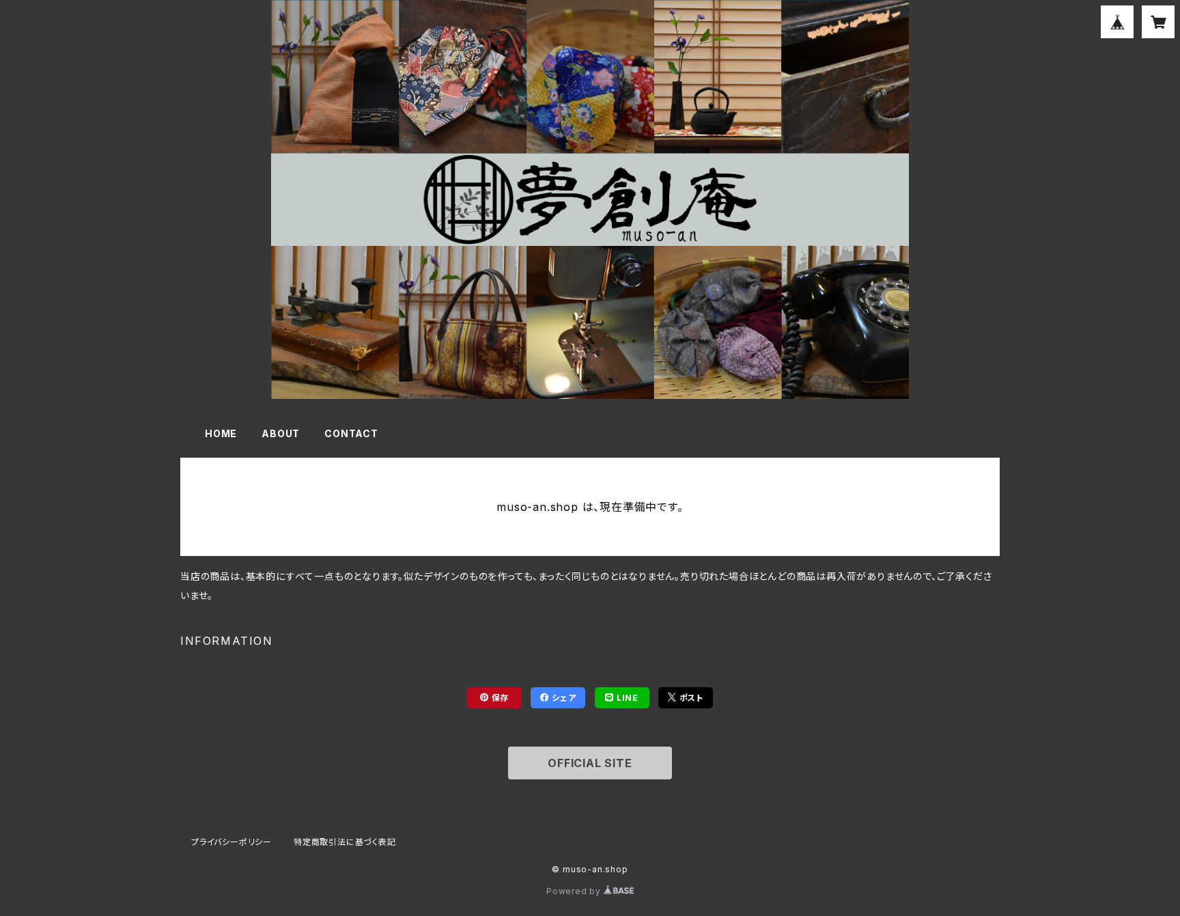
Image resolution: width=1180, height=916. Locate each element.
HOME (221, 433)
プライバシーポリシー (231, 842)
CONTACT (351, 433)
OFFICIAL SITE (590, 763)
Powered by (575, 891)
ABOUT (281, 433)
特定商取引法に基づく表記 (345, 842)
